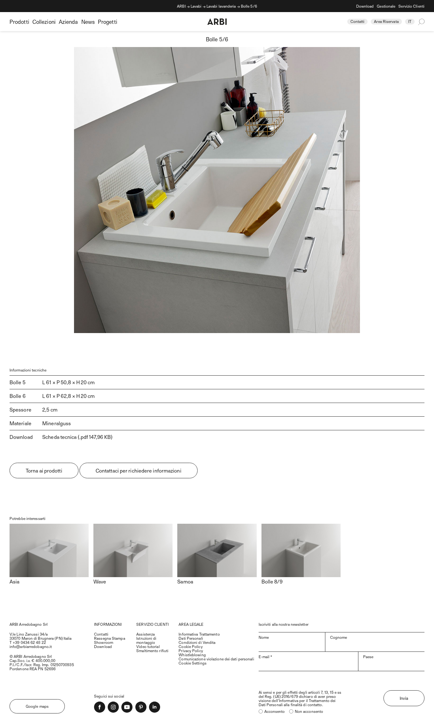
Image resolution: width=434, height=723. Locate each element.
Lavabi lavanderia (221, 6)
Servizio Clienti (411, 6)
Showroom (103, 642)
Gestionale (386, 6)
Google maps (37, 706)
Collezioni (44, 21)
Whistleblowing (192, 654)
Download (365, 6)
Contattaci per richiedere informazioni (138, 470)
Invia (404, 698)
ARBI (181, 6)
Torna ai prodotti (44, 470)
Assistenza (145, 634)
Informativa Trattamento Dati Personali (199, 636)
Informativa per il (294, 700)
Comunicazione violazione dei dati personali (216, 658)
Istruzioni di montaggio (146, 640)
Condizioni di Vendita (197, 642)
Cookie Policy (190, 646)
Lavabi (196, 6)
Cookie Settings (193, 662)
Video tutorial (147, 646)
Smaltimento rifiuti (152, 650)
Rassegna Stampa (109, 638)
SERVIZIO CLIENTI (152, 624)
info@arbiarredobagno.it (31, 646)
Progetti (107, 21)
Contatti (357, 21)
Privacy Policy (191, 650)
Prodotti (19, 21)
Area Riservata (386, 21)
